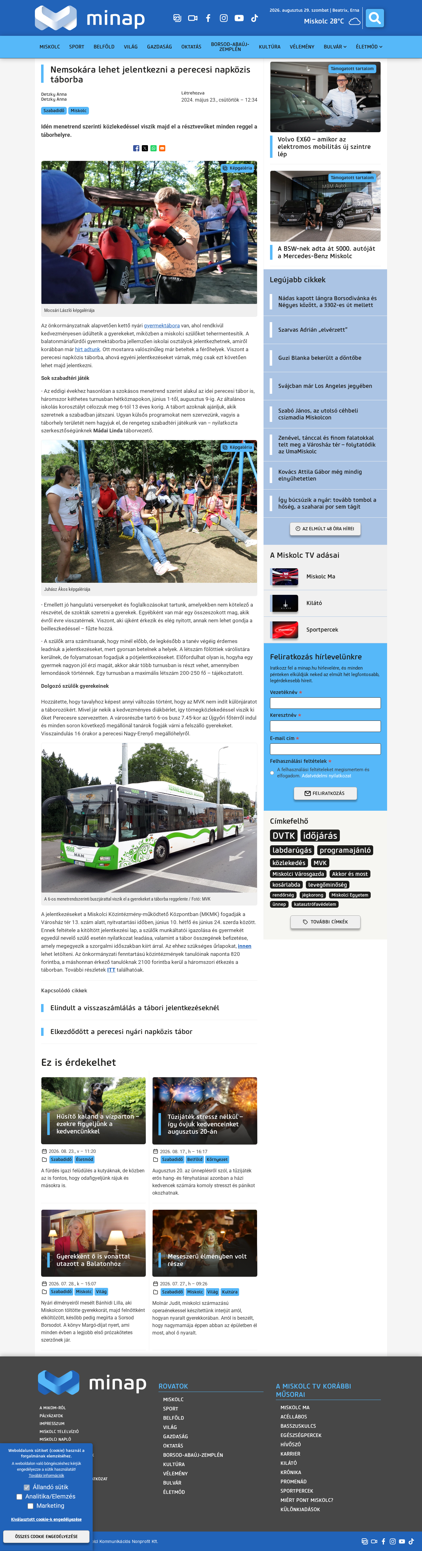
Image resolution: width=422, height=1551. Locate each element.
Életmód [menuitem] (367, 47)
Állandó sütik (50, 1487)
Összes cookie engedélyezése (46, 1537)
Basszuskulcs (298, 1426)
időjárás (320, 835)
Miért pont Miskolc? (307, 1500)
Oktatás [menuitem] (191, 47)
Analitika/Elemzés (50, 1496)
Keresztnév (283, 715)
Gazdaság (175, 1437)
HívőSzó (291, 1445)
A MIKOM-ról (53, 1408)
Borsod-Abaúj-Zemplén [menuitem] (230, 46)
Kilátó (289, 1463)
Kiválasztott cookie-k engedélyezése (46, 1519)
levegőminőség (327, 884)
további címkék (329, 922)
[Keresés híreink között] (375, 18)
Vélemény (175, 1474)
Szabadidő (54, 110)
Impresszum (52, 1423)
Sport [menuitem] (76, 47)
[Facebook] (208, 18)
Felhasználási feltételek (298, 761)
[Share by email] (162, 148)
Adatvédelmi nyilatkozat (326, 776)
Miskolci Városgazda (298, 874)
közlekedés (289, 863)
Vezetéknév (284, 692)
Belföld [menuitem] (104, 47)
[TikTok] (254, 18)
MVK (320, 863)
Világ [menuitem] (131, 47)
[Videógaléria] (192, 18)
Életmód (84, 1159)
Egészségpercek (301, 1435)
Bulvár (172, 1483)
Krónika (291, 1472)
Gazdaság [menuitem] (159, 47)
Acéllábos (294, 1417)
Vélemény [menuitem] (302, 47)
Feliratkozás (328, 793)
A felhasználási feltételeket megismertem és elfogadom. (323, 773)
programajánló (345, 850)
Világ (101, 1291)
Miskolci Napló (55, 1439)
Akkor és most (350, 874)
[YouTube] (239, 18)
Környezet (217, 1159)
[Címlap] (91, 17)
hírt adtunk (87, 349)
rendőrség (283, 895)
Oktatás (173, 1446)
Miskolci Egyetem (349, 895)
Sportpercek (297, 1491)
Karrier (290, 1454)
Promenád (294, 1482)
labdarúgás (292, 850)
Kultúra (230, 1292)
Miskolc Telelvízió (59, 1431)
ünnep (279, 904)
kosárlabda (286, 884)
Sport (170, 1409)
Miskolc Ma (295, 1407)
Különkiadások (300, 1509)
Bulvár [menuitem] (333, 47)
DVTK (283, 835)
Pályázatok (51, 1416)
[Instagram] (223, 18)
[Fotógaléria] (177, 18)
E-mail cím (282, 738)
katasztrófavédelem (315, 904)
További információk (46, 1475)
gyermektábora (162, 325)
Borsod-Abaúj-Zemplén (193, 1455)
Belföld (194, 1159)
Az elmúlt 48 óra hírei (328, 529)
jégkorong (312, 895)
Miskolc (79, 110)
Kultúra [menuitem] (270, 47)
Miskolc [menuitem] (50, 47)
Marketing (50, 1506)
